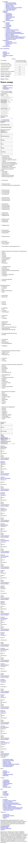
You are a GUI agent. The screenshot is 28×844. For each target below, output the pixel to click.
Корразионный (5, 214)
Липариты (4, 413)
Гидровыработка (5, 259)
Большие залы (6, 772)
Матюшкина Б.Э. (4, 525)
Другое (3, 387)
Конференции (9, 15)
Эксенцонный (5, 243)
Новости (8, 19)
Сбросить (3, 436)
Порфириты (4, 412)
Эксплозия (4, 275)
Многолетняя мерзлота (7, 290)
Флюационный (5, 194)
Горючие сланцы (6, 352)
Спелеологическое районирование (13, 32)
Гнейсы (3, 376)
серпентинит (5, 381)
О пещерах (5, 1)
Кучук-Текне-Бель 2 (5, 540)
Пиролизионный (6, 236)
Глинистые (4, 358)
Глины (3, 359)
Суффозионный (5, 225)
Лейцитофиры (5, 416)
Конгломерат (5, 368)
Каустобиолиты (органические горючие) (11, 350)
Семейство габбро (6, 396)
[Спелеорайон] (4, 103)
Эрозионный (5, 220)
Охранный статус (6, 157)
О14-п (2, 571)
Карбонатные (5, 321)
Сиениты (4, 402)
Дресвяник (4, 367)
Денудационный (5, 207)
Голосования (8, 43)
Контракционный (6, 200)
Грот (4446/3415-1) (5, 727)
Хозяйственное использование (9, 167)
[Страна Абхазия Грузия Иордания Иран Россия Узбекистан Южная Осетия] (4, 94)
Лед (3, 289)
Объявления (8, 18)
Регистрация (6, 48)
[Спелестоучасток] (5, 113)
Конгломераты (5, 342)
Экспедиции (8, 13)
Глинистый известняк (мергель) (9, 327)
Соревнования (9, 14)
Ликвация (4, 271)
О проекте (8, 28)
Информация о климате (7, 166)
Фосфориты (4, 345)
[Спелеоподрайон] (5, 104)
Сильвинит (4, 318)
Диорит (3, 398)
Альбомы (8, 22)
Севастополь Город (5, 552)
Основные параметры (8, 85)
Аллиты (4, 301)
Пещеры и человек (10, 6)
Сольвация (4, 267)
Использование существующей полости (11, 246)
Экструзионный (5, 191)
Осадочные (4, 286)
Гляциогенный (5, 230)
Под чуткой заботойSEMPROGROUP (5, 826)
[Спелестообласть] (5, 111)
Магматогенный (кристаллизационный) (11, 185)
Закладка (4, 280)
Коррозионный (5, 174)
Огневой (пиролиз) (6, 257)
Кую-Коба (3, 493)
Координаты (6, 88)
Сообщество (6, 40)
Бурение (4, 261)
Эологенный (5, 212)
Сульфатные (5, 308)
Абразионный (5, 221)
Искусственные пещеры (11, 4)
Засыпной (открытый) (7, 279)
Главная (2, 79)
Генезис (5, 86)
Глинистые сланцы (6, 382)
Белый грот (3, 711)
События (5, 12)
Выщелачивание (5, 269)
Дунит (3, 392)
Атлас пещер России (10, 9)
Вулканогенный (5, 190)
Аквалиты (4, 288)
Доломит (4, 334)
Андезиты (4, 410)
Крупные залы (6, 53)
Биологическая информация (8, 165)
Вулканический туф (6, 372)
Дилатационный (5, 205)
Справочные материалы (11, 8)
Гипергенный (5, 203)
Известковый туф (6, 328)
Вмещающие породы (7, 87)
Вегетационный (5, 242)
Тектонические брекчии (7, 386)
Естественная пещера (7, 91)
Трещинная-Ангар (5, 664)
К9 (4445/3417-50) (4, 649)
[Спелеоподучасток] (5, 107)
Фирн (3, 291)
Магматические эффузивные (8, 406)
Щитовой (4, 260)
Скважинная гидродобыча (8, 274)
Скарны (4, 385)
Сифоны (5, 54)
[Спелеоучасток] (4, 106)
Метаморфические (6, 374)
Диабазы (4, 409)
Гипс (3, 309)
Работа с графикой (10, 34)
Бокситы (4, 303)
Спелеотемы (8, 25)
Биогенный (4, 241)
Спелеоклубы (9, 41)
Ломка (3, 252)
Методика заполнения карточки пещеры (15, 33)
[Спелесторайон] (4, 112)
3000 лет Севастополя (5, 478)
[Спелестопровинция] (5, 109)
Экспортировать (4, 437)
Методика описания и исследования (14, 7)
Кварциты (4, 378)
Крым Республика (5, 459)
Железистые (4, 296)
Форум (7, 45)
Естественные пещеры (11, 2)
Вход (2, 48)
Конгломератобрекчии (7, 343)
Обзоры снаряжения (10, 16)
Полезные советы (10, 20)
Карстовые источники (8, 55)
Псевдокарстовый (6, 183)
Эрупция (4, 256)
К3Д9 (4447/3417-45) (5, 742)
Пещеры (7, 23)
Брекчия (4, 365)
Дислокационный (6, 231)
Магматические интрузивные (8, 391)
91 (5, 755)
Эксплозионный (5, 192)
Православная (4, 447)
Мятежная (3, 462)
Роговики (4, 383)
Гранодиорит (5, 399)
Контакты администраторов (12, 35)
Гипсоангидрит (5, 311)
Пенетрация (4, 262)
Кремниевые (5, 295)
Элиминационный (6, 266)
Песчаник (4, 371)
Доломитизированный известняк (9, 333)
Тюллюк (2, 633)
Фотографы (8, 26)
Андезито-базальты (6, 417)
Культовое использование (7, 168)
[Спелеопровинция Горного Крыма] (5, 101)
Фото (4, 21)
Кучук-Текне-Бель (5, 556)
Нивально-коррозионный (7, 176)
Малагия (2, 602)
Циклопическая (4, 618)
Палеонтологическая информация (9, 163)
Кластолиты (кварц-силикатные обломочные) (12, 364)
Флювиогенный (5, 219)
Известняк (4, 323)
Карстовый (4, 171)
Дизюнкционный (6, 198)
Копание (4, 253)
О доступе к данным (10, 31)
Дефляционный (5, 215)
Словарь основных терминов (12, 29)
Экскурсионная (5, 119)
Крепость (3, 587)
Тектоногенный (5, 197)
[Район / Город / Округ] (5, 98)
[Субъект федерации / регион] (7, 97)
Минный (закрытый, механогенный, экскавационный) (14, 251)
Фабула (2, 696)
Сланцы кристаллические (8, 377)
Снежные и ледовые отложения (9, 159)
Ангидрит (4, 310)
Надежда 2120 (4, 509)
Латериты (4, 304)
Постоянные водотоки (7, 158)
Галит (3, 316)
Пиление (4, 255)
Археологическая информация (9, 162)
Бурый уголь (5, 353)
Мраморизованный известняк (8, 329)
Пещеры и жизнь (9, 5)
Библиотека (5, 11)
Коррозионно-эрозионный (8, 175)
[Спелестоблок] (4, 114)
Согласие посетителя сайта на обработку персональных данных (15, 38)
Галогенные (4, 315)
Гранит (3, 400)
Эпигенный (4, 172)
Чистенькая (3, 680)
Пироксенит (5, 395)
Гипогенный (5, 180)
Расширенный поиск (5, 121)
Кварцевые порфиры (6, 414)
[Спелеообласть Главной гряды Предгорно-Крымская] (5, 102)
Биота (4, 56)
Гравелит (4, 369)
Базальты (4, 408)
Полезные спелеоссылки (11, 42)
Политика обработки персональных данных (15, 36)
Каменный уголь (6, 354)
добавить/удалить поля (6, 441)
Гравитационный (6, 206)
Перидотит (4, 394)
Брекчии (4, 340)
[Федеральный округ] (5, 96)
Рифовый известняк (6, 324)
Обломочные (5, 339)
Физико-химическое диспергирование (10, 270)
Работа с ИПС (6, 27)
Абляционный (5, 232)
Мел (3, 325)
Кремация (4, 273)
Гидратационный (6, 209)
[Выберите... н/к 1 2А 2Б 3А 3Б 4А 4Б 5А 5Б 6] (4, 131)
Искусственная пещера (7, 92)
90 (4, 755)
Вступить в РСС (6, 46)
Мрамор (4, 380)
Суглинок (4, 360)
